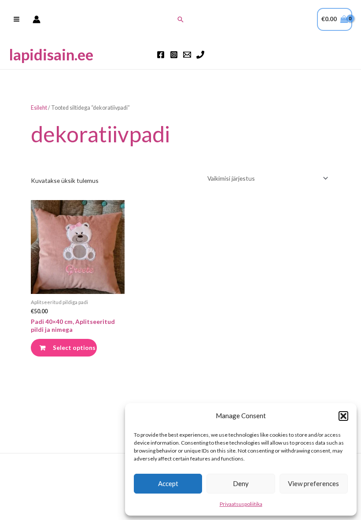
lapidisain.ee (51, 54)
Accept (168, 483)
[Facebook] (161, 55)
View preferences (313, 483)
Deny (241, 483)
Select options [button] (74, 347)
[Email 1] (187, 55)
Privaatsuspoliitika (241, 504)
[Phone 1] (200, 55)
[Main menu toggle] (16, 19)
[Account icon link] (37, 19)
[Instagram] (174, 55)
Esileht (39, 107)
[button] (343, 416)
